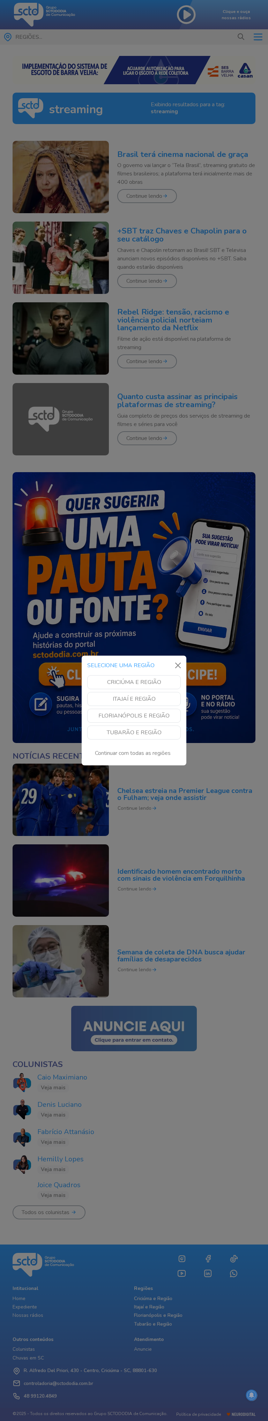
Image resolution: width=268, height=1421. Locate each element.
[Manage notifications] (251, 1395)
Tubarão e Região (134, 732)
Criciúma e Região (134, 682)
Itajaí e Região (134, 699)
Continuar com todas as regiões (133, 753)
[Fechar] (178, 665)
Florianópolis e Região (134, 716)
